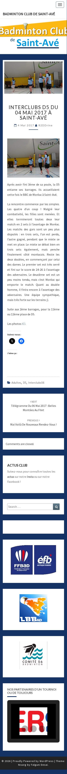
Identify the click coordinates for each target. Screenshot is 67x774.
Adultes (16, 382)
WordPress (47, 761)
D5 (24, 382)
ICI (23, 324)
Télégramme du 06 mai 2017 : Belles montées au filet (33, 406)
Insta (30, 476)
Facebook (13, 481)
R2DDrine (45, 125)
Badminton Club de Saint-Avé (29, 13)
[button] (25, 728)
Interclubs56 (36, 382)
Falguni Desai (39, 764)
